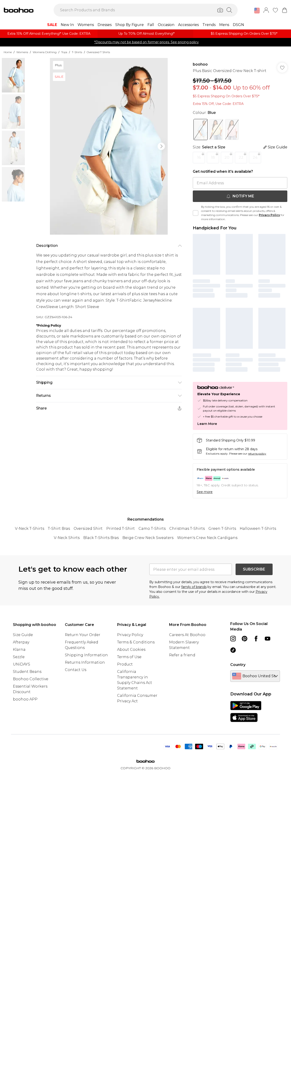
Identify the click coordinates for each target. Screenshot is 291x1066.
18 (213, 157)
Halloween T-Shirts (258, 528)
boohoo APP (25, 699)
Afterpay (21, 642)
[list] (109, 146)
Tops (64, 52)
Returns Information (85, 662)
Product (125, 664)
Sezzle (19, 657)
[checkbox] (195, 213)
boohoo (200, 64)
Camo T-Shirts (152, 528)
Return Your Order (82, 635)
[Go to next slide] (161, 146)
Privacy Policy (269, 215)
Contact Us (75, 670)
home (8, 52)
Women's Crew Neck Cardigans (207, 538)
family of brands (194, 587)
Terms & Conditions (136, 642)
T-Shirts (77, 52)
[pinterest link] (244, 638)
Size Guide (23, 635)
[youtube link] (267, 638)
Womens (22, 52)
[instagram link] (233, 638)
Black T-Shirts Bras (101, 538)
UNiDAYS (21, 664)
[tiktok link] (233, 650)
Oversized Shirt (88, 528)
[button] (257, 10)
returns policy (257, 453)
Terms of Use (129, 657)
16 (199, 157)
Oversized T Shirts (98, 52)
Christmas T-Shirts (187, 528)
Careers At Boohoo (187, 635)
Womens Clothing (45, 52)
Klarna (19, 649)
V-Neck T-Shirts (29, 528)
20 (227, 157)
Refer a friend (182, 655)
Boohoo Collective (30, 679)
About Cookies (131, 649)
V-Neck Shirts (67, 538)
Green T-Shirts (222, 528)
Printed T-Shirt (120, 528)
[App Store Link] (245, 711)
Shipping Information (86, 655)
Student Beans (27, 671)
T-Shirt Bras (59, 528)
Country (237, 665)
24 (255, 157)
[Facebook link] (256, 638)
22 (241, 157)
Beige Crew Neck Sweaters (147, 538)
